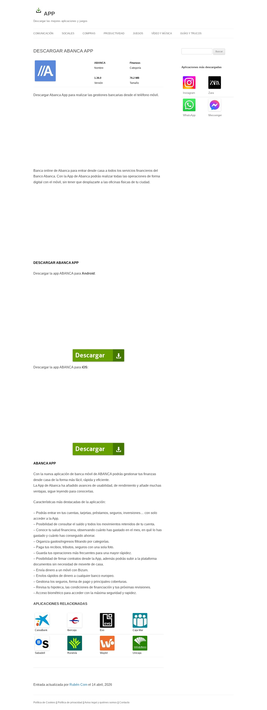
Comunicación (43, 33)
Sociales (68, 33)
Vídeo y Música (161, 33)
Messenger (215, 115)
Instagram (189, 92)
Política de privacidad (70, 702)
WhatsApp (189, 115)
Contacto (124, 702)
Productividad (114, 33)
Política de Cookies (44, 702)
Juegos (138, 33)
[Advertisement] (98, 133)
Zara (211, 92)
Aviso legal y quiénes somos (100, 702)
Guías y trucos (191, 33)
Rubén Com (78, 684)
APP (49, 13)
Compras (89, 33)
